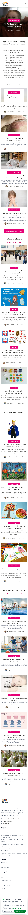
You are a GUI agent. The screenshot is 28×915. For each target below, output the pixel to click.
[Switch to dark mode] (22, 3)
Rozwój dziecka (14, 135)
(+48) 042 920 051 (7, 821)
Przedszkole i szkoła (14, 172)
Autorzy (3, 859)
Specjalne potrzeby (14, 20)
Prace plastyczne (14, 441)
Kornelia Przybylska (6, 865)
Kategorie (4, 872)
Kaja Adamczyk (5, 867)
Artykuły (4, 828)
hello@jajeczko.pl (7, 823)
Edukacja (14, 267)
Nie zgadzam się (8, 911)
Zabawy (3, 877)
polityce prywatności (16, 908)
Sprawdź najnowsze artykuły (14, 231)
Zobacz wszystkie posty (14, 242)
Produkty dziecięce (14, 92)
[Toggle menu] (25, 3)
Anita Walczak (4, 862)
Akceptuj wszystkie (20, 911)
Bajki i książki (4, 888)
